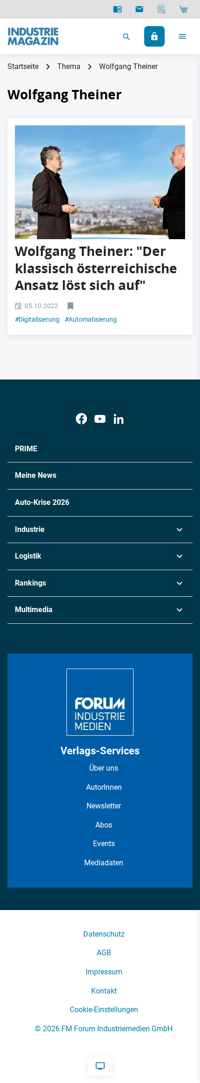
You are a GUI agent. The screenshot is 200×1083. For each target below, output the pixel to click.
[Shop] (183, 9)
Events (104, 843)
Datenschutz (104, 934)
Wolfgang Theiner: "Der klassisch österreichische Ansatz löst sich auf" (96, 268)
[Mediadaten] (162, 9)
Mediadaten (103, 862)
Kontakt (104, 990)
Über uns (103, 768)
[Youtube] (100, 419)
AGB (104, 952)
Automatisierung (91, 319)
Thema (68, 66)
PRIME (26, 448)
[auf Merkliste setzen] (71, 306)
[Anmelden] (154, 36)
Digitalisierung (37, 319)
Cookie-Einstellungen (104, 1009)
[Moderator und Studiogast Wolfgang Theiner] (100, 182)
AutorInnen (104, 787)
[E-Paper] (117, 9)
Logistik (28, 556)
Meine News (35, 475)
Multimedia (34, 609)
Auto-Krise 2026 (42, 502)
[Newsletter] (139, 9)
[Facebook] (81, 419)
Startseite (23, 66)
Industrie (30, 529)
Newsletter (104, 805)
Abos (103, 825)
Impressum (104, 971)
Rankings (30, 583)
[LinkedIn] (118, 419)
